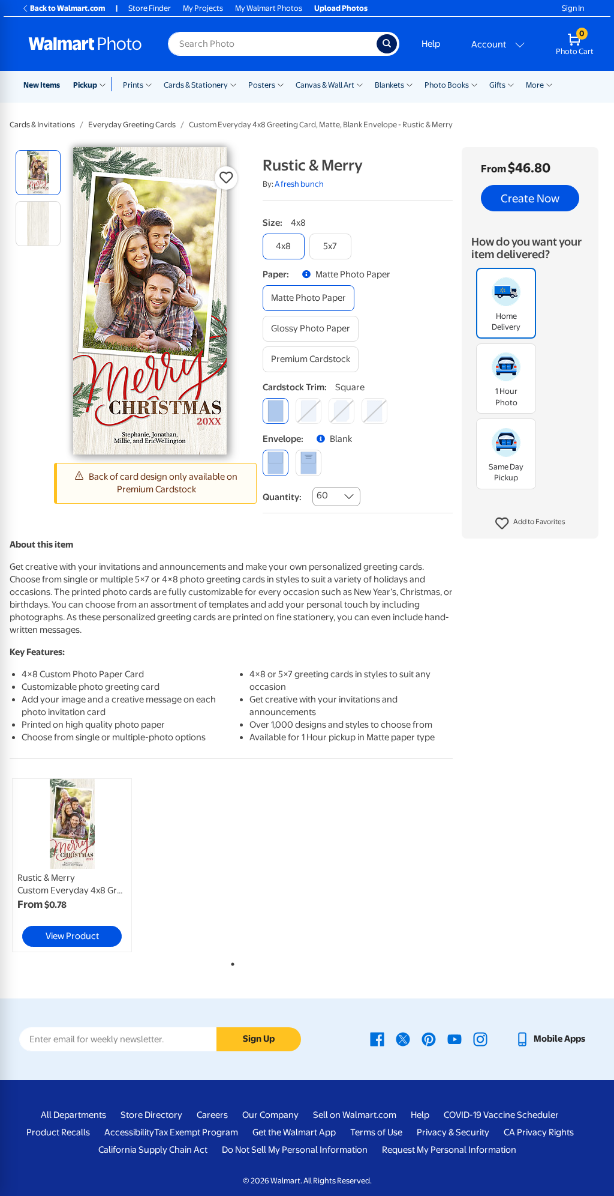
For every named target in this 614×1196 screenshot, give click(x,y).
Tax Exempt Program (196, 1132)
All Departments (73, 1115)
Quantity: (282, 497)
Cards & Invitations (42, 124)
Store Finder (149, 8)
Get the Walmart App (294, 1132)
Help (431, 43)
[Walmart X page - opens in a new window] (403, 1038)
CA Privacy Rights (539, 1132)
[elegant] (341, 411)
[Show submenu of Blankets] (409, 84)
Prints (133, 84)
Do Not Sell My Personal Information (295, 1149)
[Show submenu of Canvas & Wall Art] (359, 84)
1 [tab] (230, 962)
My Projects (203, 8)
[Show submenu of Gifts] (510, 84)
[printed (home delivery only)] (308, 463)
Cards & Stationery (196, 84)
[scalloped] (374, 411)
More (535, 84)
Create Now (530, 198)
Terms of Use (376, 1132)
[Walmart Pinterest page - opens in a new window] (429, 1038)
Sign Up (259, 1038)
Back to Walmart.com (67, 8)
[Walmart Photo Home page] (85, 43)
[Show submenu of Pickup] (105, 84)
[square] (275, 411)
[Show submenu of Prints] (148, 84)
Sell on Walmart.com (354, 1115)
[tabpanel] (84, 865)
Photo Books (447, 84)
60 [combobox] (322, 495)
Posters (261, 84)
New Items (41, 84)
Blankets (389, 84)
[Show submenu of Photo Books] (474, 84)
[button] (530, 523)
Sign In (573, 8)
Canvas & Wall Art (325, 84)
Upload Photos (341, 8)
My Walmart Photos (268, 8)
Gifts (497, 84)
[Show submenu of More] (549, 84)
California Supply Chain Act (152, 1149)
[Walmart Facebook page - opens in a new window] (377, 1038)
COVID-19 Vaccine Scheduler (501, 1115)
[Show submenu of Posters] (280, 84)
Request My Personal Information (449, 1149)
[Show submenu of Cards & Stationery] (233, 84)
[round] (308, 411)
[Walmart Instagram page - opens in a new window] (480, 1038)
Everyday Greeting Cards (132, 124)
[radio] (38, 172)
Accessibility (129, 1132)
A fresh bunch (299, 184)
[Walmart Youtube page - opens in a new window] (454, 1038)
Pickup (85, 84)
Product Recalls (58, 1132)
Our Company (270, 1115)
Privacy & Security (453, 1132)
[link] (72, 865)
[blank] (275, 463)
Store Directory (151, 1115)
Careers (212, 1115)
